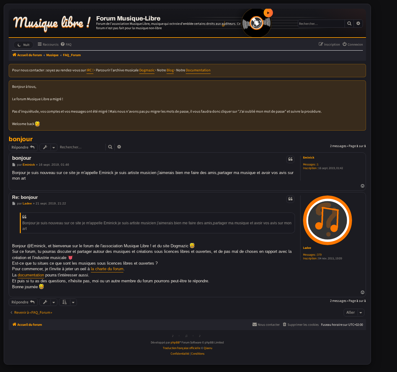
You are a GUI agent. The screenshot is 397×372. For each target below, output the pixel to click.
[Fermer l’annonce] (361, 85)
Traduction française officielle (181, 348)
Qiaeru (208, 348)
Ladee (307, 248)
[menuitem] (65, 44)
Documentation (198, 70)
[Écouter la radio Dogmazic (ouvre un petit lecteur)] (256, 23)
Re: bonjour (25, 197)
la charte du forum (107, 269)
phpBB (175, 342)
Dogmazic (146, 70)
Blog (170, 70)
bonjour (20, 139)
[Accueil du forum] (53, 21)
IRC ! (90, 70)
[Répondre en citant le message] (290, 159)
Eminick (308, 157)
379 (319, 255)
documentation (31, 275)
